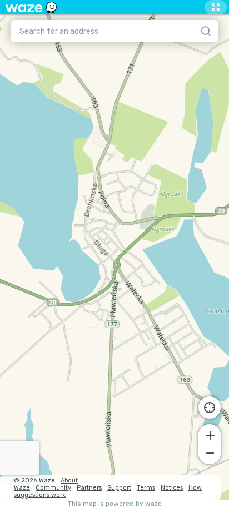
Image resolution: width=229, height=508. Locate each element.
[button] (209, 434)
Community (53, 487)
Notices (172, 487)
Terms (146, 487)
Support (119, 487)
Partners (89, 487)
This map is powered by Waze (115, 503)
